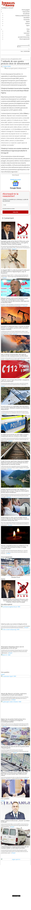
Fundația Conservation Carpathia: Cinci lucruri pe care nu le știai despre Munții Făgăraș (15, 91)
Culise (28, 35)
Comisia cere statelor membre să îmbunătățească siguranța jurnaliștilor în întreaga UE (15, 151)
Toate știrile (26, 11)
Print (28, 29)
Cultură (27, 23)
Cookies (24, 906)
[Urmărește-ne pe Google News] (15, 185)
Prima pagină (26, 10)
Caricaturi (27, 33)
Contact (6, 906)
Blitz (28, 31)
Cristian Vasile (7, 66)
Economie (27, 19)
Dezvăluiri (27, 17)
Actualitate (26, 13)
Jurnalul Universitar (24, 37)
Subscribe (15, 212)
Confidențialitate (15, 906)
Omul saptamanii (24, 39)
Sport (28, 25)
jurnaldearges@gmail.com (13, 869)
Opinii (28, 21)
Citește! (14, 249)
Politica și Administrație (22, 15)
